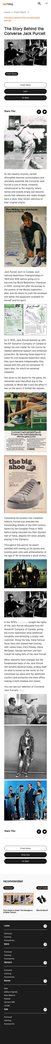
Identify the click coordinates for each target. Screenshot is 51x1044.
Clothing (7, 937)
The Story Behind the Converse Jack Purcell (22, 19)
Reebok (7, 999)
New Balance (9, 995)
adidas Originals (10, 992)
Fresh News (20, 12)
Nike (6, 988)
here (21, 690)
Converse (23, 622)
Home (7, 12)
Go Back (25, 98)
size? (25, 91)
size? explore (43, 888)
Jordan (7, 1006)
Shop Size (25, 855)
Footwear (9, 888)
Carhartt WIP (9, 1002)
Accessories (9, 940)
